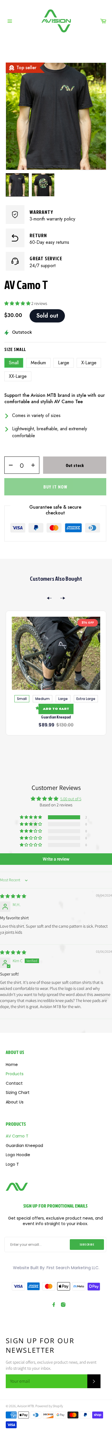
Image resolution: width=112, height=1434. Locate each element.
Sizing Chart (18, 1092)
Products (15, 1074)
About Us (15, 1102)
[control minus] (8, 465)
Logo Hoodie (18, 1155)
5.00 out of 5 (70, 798)
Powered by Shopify (49, 1406)
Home (12, 1064)
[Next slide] (62, 598)
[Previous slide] (49, 598)
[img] (13, 896)
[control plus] (34, 465)
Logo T (12, 1164)
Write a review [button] (56, 859)
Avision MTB (25, 1406)
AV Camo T (17, 1136)
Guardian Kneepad (56, 717)
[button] (17, 303)
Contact (14, 1083)
